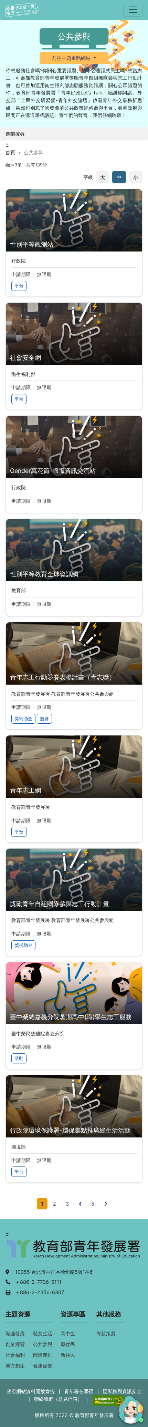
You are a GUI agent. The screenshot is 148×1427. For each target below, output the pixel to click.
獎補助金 (23, 718)
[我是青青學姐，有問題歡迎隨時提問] (129, 1408)
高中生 (68, 1333)
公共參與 (42, 1344)
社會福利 (15, 1355)
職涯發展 (15, 1333)
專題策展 (106, 1333)
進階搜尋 (15, 134)
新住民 (68, 1355)
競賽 (44, 718)
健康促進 (42, 1366)
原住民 (68, 1344)
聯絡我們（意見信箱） (58, 1399)
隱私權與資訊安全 (122, 1391)
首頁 (10, 152)
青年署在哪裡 (78, 1391)
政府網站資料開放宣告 (31, 1391)
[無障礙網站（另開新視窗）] (108, 1400)
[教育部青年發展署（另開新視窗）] (74, 1252)
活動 (18, 1058)
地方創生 (15, 1366)
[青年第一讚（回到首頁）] (23, 10)
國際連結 (42, 1355)
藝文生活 (42, 1333)
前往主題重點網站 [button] (72, 58)
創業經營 (15, 1344)
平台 (18, 286)
